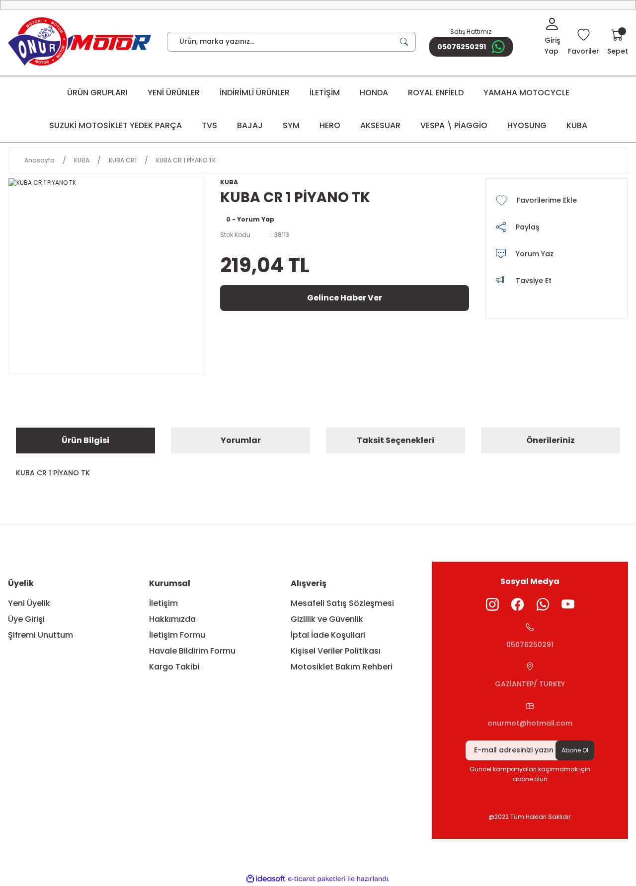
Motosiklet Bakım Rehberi (342, 666)
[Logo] (79, 41)
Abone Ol (574, 750)
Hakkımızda (172, 619)
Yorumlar (241, 440)
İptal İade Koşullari (328, 635)
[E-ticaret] (317, 879)
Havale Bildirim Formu (192, 651)
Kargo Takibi (174, 666)
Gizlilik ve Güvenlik (327, 619)
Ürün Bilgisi (85, 440)
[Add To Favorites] (556, 200)
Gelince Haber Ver (344, 297)
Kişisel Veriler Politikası (336, 651)
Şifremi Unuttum (40, 635)
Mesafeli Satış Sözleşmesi (342, 603)
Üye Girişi (26, 619)
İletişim (163, 603)
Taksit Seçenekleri (395, 440)
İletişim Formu (177, 635)
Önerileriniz (550, 440)
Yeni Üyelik (29, 603)
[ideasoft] (266, 879)
